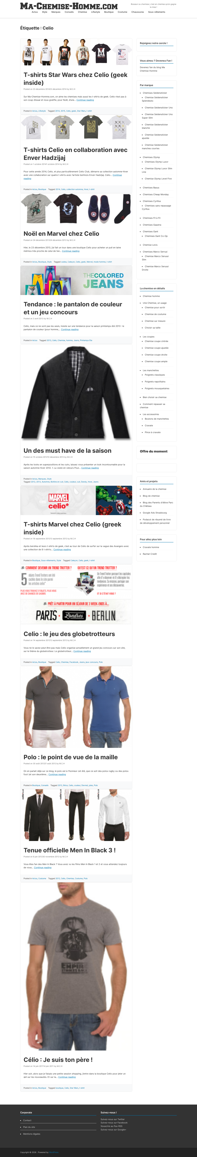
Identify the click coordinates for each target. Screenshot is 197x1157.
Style (44, 12)
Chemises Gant (150, 231)
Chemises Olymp (151, 157)
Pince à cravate (153, 432)
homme (69, 340)
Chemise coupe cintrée (156, 341)
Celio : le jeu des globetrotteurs (69, 634)
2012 (33, 482)
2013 (49, 340)
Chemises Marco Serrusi (155, 251)
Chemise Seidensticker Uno (159, 107)
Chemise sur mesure (155, 321)
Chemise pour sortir (155, 307)
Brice (65, 785)
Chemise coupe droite (156, 354)
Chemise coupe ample (156, 361)
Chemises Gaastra (152, 224)
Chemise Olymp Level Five (158, 178)
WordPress (53, 1152)
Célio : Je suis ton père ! (58, 1059)
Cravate (149, 425)
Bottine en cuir (57, 482)
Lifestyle (95, 12)
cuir (78, 482)
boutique (59, 1088)
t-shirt (89, 111)
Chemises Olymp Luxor (156, 161)
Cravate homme (151, 547)
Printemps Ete (86, 340)
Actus (35, 12)
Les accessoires (151, 414)
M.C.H (72, 89)
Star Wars (81, 111)
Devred (84, 785)
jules (91, 785)
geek (74, 111)
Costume (122, 12)
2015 (63, 111)
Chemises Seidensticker (155, 93)
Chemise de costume (155, 314)
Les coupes (148, 336)
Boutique (109, 12)
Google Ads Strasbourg (155, 512)
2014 (57, 111)
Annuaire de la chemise (154, 489)
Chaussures (137, 12)
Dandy (84, 482)
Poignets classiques (155, 374)
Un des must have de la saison (67, 450)
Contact (27, 1120)
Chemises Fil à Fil (151, 218)
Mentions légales (31, 1134)
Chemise (82, 12)
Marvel (90, 262)
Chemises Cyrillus (152, 201)
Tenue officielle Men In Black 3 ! (70, 850)
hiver (86, 189)
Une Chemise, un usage (155, 303)
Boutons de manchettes (157, 418)
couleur (73, 482)
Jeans (76, 340)
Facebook (74, 662)
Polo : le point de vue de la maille (71, 757)
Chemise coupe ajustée (156, 348)
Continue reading (85, 100)
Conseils (69, 12)
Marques (55, 12)
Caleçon (71, 262)
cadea (64, 262)
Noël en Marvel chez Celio (61, 233)
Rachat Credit (150, 554)
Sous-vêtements (156, 12)
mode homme (100, 262)
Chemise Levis (150, 244)
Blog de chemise (151, 495)
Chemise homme (151, 296)
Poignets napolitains (155, 381)
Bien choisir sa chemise (154, 397)
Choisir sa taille (152, 327)
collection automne (74, 189)
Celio (68, 111)
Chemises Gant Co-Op (156, 236)
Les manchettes (151, 370)
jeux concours (92, 662)
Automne (46, 482)
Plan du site (29, 1127)
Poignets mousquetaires (157, 388)
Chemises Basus (151, 187)
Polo (101, 662)
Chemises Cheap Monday (156, 194)
